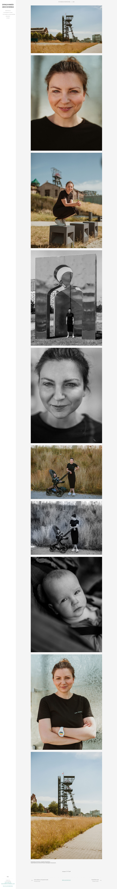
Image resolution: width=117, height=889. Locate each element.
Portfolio (8, 10)
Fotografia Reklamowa (9, 14)
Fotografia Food (7, 12)
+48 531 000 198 (8, 882)
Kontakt (8, 16)
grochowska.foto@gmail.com (8, 883)
